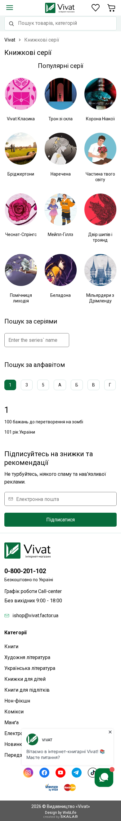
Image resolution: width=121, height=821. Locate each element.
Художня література (27, 657)
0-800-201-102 (25, 571)
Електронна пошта (37, 499)
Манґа (11, 722)
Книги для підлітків (27, 690)
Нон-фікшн (17, 701)
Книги (11, 646)
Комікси (14, 712)
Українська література (29, 668)
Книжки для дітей (25, 679)
